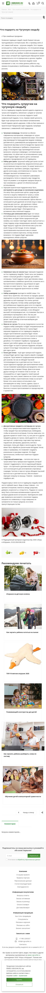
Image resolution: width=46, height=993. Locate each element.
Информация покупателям (23, 892)
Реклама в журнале (23, 922)
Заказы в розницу (23, 901)
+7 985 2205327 (24, 939)
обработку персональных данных (29, 860)
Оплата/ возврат (23, 905)
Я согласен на (24, 860)
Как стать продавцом (23, 916)
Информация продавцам (23, 913)
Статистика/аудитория (23, 884)
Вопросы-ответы (23, 895)
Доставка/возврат (23, 908)
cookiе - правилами (20, 976)
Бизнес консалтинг (23, 928)
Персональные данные (23, 881)
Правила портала (23, 878)
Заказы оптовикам (23, 898)
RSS (44, 17)
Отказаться (19, 984)
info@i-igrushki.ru (24, 941)
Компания (23, 871)
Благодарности (23, 887)
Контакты (23, 944)
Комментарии (10, 824)
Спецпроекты (23, 919)
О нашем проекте (23, 875)
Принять (19, 980)
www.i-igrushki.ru (34, 955)
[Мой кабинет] (33, 3)
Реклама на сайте (23, 925)
